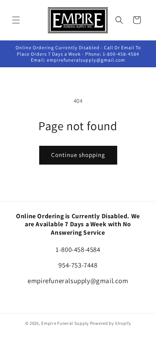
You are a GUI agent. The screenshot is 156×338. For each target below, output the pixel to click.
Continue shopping (78, 155)
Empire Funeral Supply (65, 323)
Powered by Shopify (110, 323)
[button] (16, 20)
